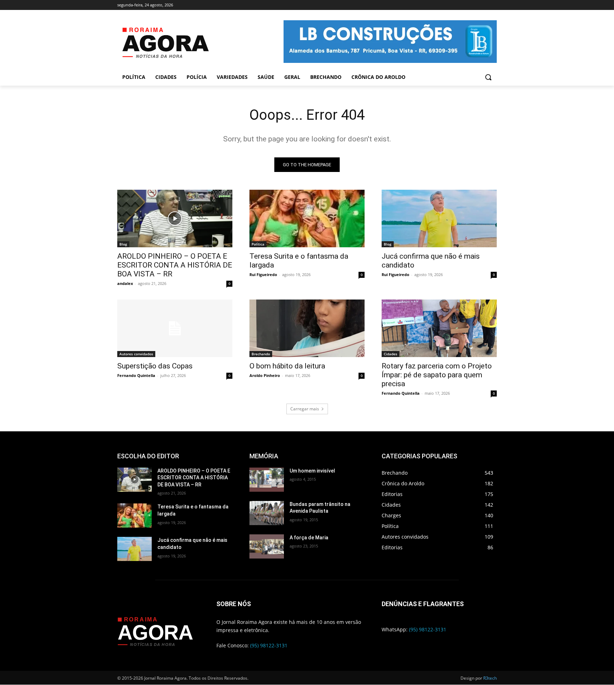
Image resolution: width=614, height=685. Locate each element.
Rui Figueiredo (263, 274)
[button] (488, 77)
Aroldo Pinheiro (264, 375)
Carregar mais (304, 409)
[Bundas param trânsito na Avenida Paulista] (266, 513)
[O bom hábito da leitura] (307, 328)
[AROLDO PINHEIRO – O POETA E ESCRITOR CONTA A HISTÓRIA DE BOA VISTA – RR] (174, 218)
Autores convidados (136, 353)
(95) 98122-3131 (268, 645)
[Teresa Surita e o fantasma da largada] (307, 218)
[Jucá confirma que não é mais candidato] (439, 218)
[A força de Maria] (266, 546)
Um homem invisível (312, 471)
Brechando (261, 353)
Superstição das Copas (155, 366)
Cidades (390, 353)
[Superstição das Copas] (174, 328)
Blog (123, 244)
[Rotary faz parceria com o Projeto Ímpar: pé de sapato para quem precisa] (439, 328)
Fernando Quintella (136, 375)
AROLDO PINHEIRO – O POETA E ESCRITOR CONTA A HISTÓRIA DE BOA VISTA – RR (174, 265)
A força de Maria (309, 537)
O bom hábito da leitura (287, 366)
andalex (125, 283)
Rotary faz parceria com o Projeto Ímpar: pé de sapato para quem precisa (437, 375)
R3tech (490, 678)
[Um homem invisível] (266, 480)
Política (258, 244)
